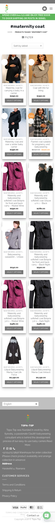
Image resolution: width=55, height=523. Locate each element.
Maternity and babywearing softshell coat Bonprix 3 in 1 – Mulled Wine (14, 317)
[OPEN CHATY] (47, 515)
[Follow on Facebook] (4, 448)
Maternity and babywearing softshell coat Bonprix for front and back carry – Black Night (41, 259)
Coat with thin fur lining (41, 89)
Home (9, 32)
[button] (44, 8)
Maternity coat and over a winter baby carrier (14, 144)
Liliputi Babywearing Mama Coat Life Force (14, 372)
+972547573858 (10, 452)
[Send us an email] (11, 448)
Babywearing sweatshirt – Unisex (14, 255)
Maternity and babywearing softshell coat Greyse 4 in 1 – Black (41, 199)
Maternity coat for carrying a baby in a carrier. (14, 90)
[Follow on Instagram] (7, 448)
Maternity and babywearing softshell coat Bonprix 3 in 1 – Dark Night (41, 317)
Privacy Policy (9, 496)
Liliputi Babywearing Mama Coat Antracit (41, 370)
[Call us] (14, 448)
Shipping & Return (11, 490)
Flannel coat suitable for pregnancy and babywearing (41, 144)
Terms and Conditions (13, 484)
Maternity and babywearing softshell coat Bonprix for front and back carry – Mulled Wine (14, 200)
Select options (14, 100)
